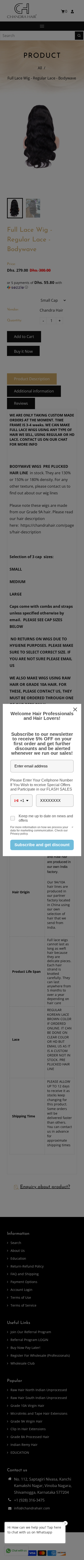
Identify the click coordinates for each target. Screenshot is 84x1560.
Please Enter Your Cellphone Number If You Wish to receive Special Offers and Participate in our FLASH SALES (41, 784)
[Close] (75, 709)
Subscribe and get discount (42, 844)
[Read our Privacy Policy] (72, 827)
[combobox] (21, 800)
